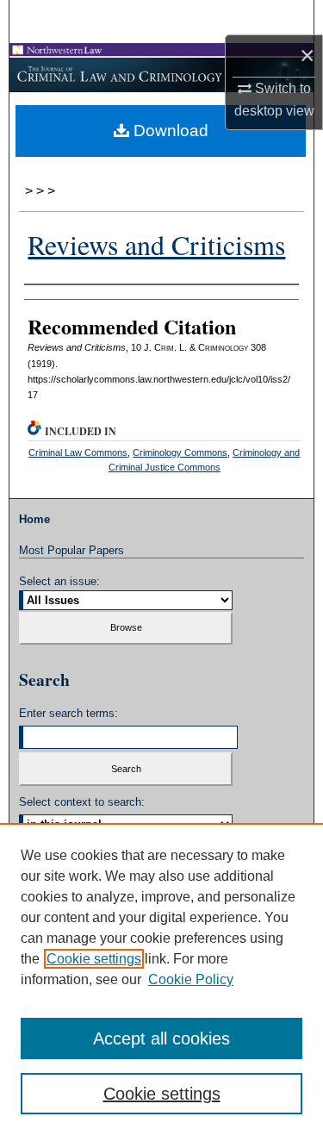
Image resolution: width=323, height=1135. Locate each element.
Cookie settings (94, 958)
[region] (161, 979)
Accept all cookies (161, 1038)
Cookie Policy (190, 979)
